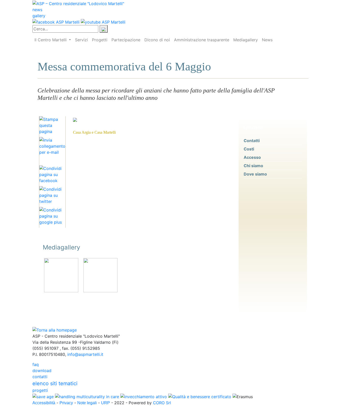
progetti (40, 390)
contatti (39, 376)
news (37, 9)
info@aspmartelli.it (85, 354)
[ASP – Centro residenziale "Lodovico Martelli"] (78, 3)
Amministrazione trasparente (201, 39)
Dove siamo (255, 174)
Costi (249, 148)
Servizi (81, 39)
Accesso (252, 157)
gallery (38, 15)
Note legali (87, 403)
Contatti (252, 140)
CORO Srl (162, 402)
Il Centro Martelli (51, 39)
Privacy (66, 403)
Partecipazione (125, 39)
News (267, 39)
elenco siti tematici (55, 383)
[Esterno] (61, 274)
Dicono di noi (157, 39)
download (41, 370)
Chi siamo (253, 165)
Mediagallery (245, 39)
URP (105, 403)
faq (35, 364)
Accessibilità (43, 403)
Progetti (99, 39)
